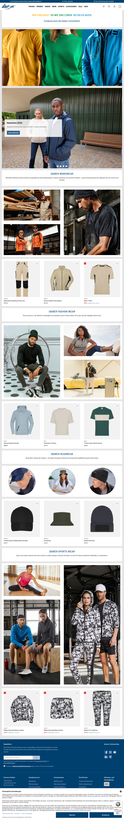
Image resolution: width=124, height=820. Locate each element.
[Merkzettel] (109, 6)
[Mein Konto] (114, 6)
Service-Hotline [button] (9, 777)
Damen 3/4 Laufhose (90, 730)
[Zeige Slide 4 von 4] (66, 166)
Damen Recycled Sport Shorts (53, 730)
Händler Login (58, 781)
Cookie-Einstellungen (86, 781)
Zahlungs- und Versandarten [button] (109, 778)
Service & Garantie (34, 787)
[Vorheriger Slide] (6, 277)
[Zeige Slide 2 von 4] (60, 166)
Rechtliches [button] (83, 777)
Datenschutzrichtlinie (40, 761)
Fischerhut (47, 540)
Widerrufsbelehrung (85, 784)
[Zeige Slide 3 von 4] (63, 166)
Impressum (82, 787)
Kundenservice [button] (34, 777)
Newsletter (32, 781)
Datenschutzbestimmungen (22, 766)
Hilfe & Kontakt (33, 784)
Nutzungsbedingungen (9, 763)
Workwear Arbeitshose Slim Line (14, 301)
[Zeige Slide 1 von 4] (57, 166)
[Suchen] (103, 6)
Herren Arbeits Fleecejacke (53, 301)
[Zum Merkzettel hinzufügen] (37, 263)
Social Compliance (59, 787)
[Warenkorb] (120, 6)
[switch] (118, 813)
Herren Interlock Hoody (11, 443)
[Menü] (121, 802)
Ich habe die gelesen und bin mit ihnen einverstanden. (30, 766)
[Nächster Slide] (37, 277)
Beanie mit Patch (89, 540)
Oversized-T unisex (50, 443)
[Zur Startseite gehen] (9, 6)
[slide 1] (22, 421)
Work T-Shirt (88, 301)
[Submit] (36, 758)
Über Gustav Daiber (60, 784)
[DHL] (106, 784)
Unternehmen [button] (59, 777)
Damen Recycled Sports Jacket (14, 730)
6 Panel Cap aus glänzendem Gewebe (16, 540)
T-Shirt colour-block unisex (93, 443)
